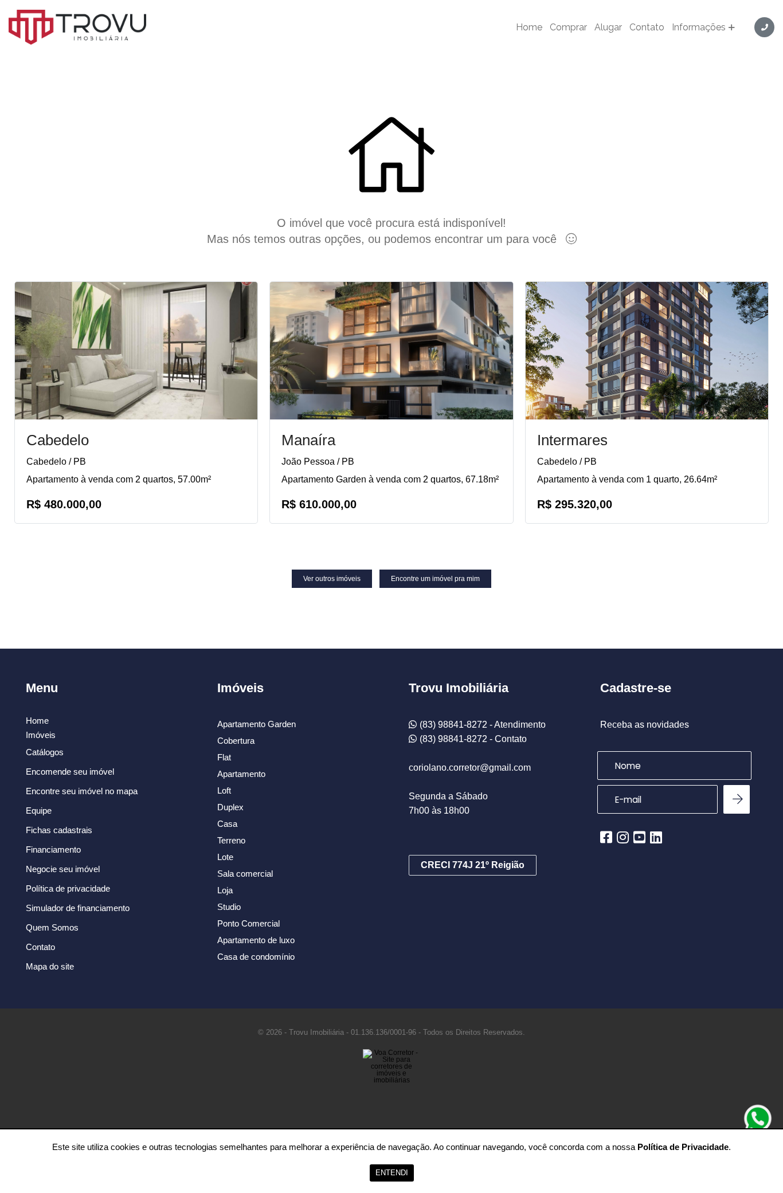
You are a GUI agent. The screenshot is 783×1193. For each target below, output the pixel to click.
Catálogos (45, 752)
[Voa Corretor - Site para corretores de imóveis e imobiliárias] (391, 1083)
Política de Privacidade (683, 1147)
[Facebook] (606, 837)
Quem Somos (52, 927)
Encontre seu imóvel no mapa (82, 791)
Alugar (608, 27)
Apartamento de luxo (256, 940)
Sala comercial (245, 873)
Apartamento (241, 774)
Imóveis (41, 735)
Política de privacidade (68, 888)
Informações (699, 27)
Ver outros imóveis (332, 579)
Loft (224, 790)
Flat (224, 757)
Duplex (230, 807)
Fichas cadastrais (59, 830)
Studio (229, 907)
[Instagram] (623, 837)
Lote (225, 857)
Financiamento (53, 849)
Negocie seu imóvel (63, 869)
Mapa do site (50, 966)
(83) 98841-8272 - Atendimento (483, 724)
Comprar (568, 27)
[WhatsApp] (758, 1118)
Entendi (391, 1172)
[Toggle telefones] (764, 27)
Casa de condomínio (256, 957)
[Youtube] (639, 837)
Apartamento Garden (256, 724)
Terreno (231, 840)
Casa (227, 824)
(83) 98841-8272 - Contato (473, 739)
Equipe (39, 810)
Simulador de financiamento (78, 908)
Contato (646, 27)
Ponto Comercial (248, 923)
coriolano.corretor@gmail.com (470, 767)
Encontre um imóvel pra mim (435, 579)
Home (529, 27)
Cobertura (236, 740)
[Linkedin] (656, 837)
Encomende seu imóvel (70, 771)
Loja (225, 890)
